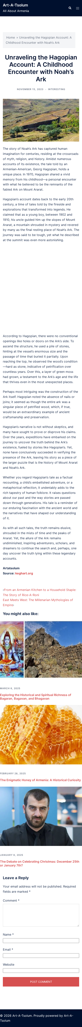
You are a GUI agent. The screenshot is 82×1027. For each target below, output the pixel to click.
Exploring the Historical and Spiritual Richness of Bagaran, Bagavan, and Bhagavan (35, 696)
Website (8, 964)
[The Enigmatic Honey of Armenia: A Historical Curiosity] (41, 734)
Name (8, 934)
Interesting (56, 89)
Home (10, 37)
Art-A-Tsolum (15, 5)
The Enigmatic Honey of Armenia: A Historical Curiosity (40, 780)
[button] (69, 8)
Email (8, 949)
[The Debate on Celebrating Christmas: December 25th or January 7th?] (41, 816)
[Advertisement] (41, 288)
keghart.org (24, 573)
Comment (11, 900)
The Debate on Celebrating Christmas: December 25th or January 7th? (39, 863)
